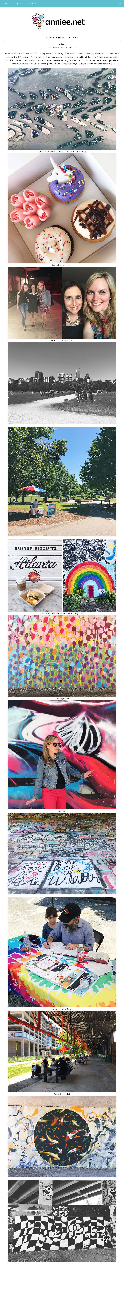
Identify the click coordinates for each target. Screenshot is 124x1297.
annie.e (62, 22)
